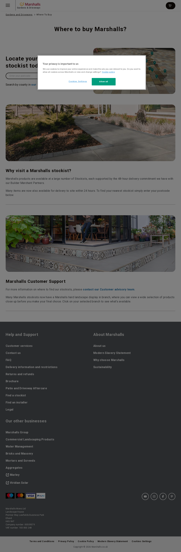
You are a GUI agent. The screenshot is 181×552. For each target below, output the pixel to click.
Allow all (103, 81)
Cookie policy (108, 72)
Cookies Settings (78, 81)
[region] (91, 72)
